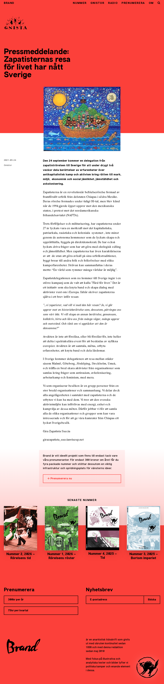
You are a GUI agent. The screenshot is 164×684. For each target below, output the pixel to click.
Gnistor (97, 3)
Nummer (80, 3)
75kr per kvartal (18, 610)
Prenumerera (133, 3)
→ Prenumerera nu (59, 478)
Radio (113, 3)
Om (151, 3)
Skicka (152, 599)
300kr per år (16, 599)
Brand (9, 3)
